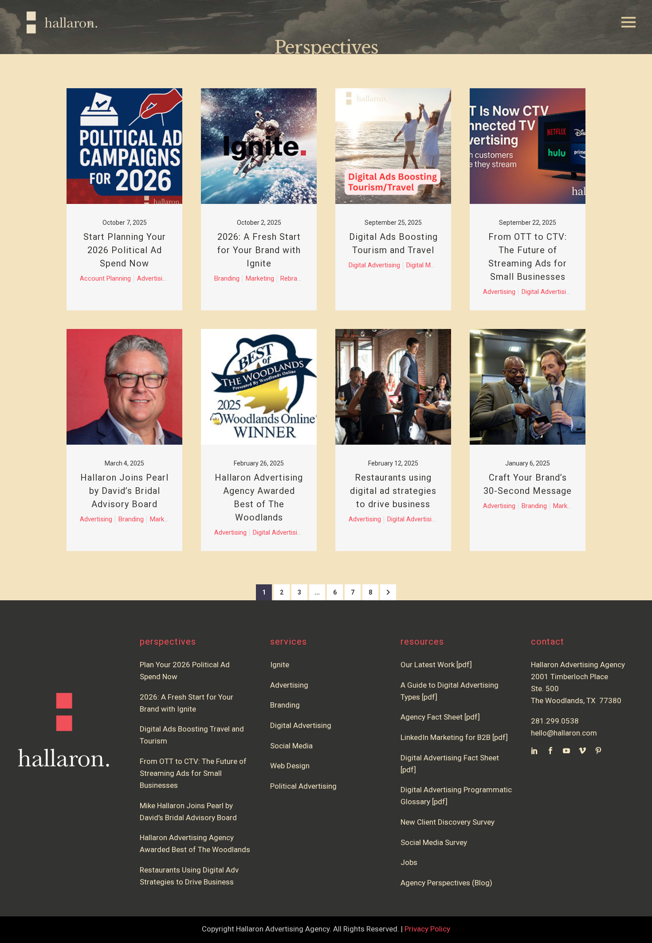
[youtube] (566, 750)
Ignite (279, 664)
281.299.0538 (555, 720)
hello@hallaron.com (564, 732)
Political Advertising (303, 786)
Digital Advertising (300, 725)
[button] (388, 592)
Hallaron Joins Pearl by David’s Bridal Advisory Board (124, 490)
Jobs (409, 862)
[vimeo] (582, 750)
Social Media (291, 745)
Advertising (289, 685)
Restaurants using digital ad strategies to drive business (393, 490)
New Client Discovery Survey (448, 822)
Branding (285, 704)
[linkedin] (534, 750)
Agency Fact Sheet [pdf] (440, 716)
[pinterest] (598, 750)
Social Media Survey (434, 842)
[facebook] (550, 750)
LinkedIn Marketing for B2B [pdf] (456, 737)
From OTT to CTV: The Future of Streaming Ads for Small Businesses (193, 773)
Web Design (290, 765)
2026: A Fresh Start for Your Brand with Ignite (259, 250)
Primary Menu (628, 23)
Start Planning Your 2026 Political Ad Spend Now (124, 250)
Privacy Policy (427, 928)
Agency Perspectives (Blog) (446, 882)
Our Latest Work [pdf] (436, 664)
